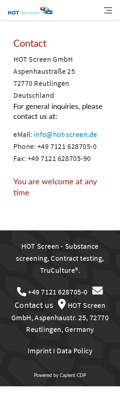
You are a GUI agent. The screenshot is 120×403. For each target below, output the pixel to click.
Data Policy (74, 350)
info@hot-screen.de (65, 134)
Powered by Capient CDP (60, 375)
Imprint (40, 350)
